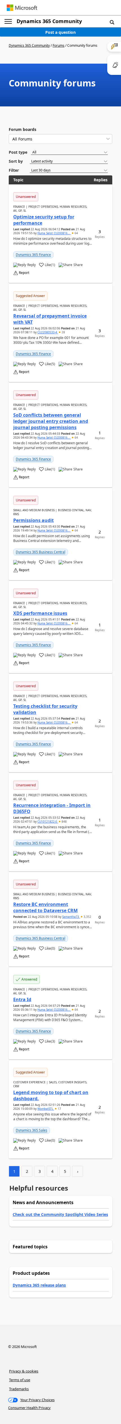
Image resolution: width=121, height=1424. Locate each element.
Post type (18, 152)
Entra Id (22, 999)
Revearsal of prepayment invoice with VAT (50, 319)
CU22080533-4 (47, 332)
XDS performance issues (40, 613)
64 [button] (76, 233)
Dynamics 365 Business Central (40, 552)
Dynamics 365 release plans (39, 1285)
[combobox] (60, 139)
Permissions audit (33, 520)
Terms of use (19, 1379)
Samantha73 (71, 917)
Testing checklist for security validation (45, 709)
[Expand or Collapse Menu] (8, 21)
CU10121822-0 (47, 821)
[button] (112, 21)
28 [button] (63, 332)
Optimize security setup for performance (43, 220)
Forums (58, 45)
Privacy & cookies (23, 1371)
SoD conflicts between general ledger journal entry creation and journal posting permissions (50, 421)
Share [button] (78, 265)
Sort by (16, 161)
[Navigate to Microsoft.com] (22, 8)
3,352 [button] (87, 917)
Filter (14, 170)
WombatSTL (45, 1109)
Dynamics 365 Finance (33, 254)
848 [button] (64, 821)
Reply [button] (31, 265)
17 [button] (59, 1109)
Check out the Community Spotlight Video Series (60, 1214)
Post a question (60, 32)
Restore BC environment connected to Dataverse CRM (45, 907)
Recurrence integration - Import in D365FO (52, 808)
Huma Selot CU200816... (54, 233)
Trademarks (19, 1388)
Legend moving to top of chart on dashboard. (50, 1095)
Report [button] (24, 273)
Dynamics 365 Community (49, 21)
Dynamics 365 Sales (31, 1130)
